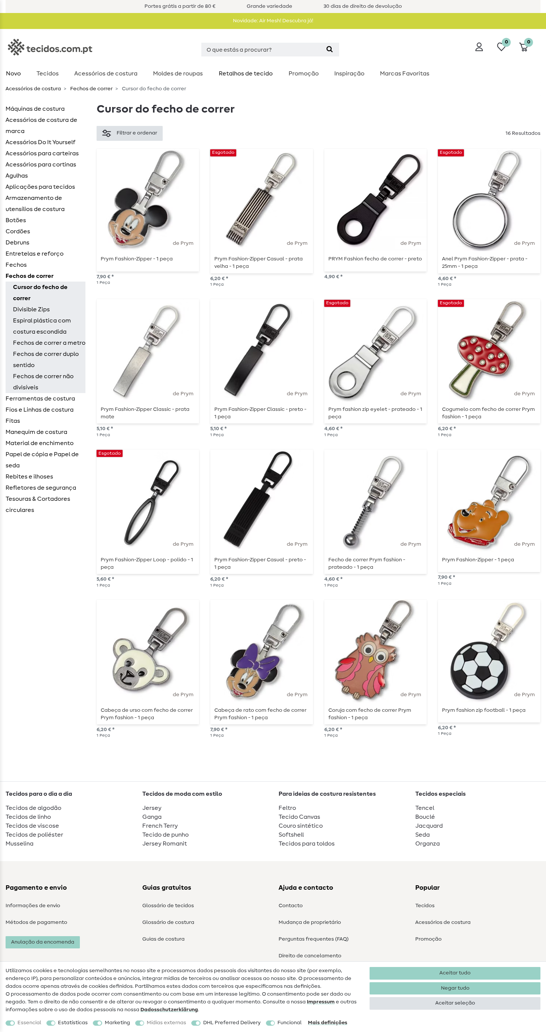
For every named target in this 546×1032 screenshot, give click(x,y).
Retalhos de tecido (246, 74)
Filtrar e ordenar (137, 133)
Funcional (289, 1022)
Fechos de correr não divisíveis (43, 381)
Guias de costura (163, 939)
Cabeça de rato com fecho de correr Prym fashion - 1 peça (260, 714)
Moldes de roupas (178, 74)
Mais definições (327, 1022)
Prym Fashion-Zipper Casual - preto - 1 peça (260, 563)
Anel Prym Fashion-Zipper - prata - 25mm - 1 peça (484, 262)
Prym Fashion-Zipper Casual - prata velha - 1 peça (258, 262)
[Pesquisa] (329, 49)
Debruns (17, 243)
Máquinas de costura (35, 109)
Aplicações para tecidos (40, 187)
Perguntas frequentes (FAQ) (314, 939)
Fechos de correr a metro (49, 343)
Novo (13, 74)
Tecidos (47, 74)
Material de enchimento (40, 443)
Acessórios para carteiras (42, 153)
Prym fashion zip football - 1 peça (484, 710)
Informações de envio (33, 905)
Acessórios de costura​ (105, 74)
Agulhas (17, 176)
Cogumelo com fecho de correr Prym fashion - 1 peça (488, 413)
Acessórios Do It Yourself (40, 142)
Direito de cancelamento (310, 955)
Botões (16, 220)
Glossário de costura (168, 922)
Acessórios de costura (443, 922)
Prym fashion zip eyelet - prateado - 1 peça (375, 413)
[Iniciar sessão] (479, 46)
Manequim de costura (36, 432)
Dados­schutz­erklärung (169, 1009)
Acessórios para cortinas (41, 165)
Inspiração (349, 74)
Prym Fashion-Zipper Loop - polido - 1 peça (147, 563)
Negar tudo (455, 988)
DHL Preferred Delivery (232, 1022)
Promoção (304, 74)
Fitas (13, 421)
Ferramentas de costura (40, 399)
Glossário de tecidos (168, 905)
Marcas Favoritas (404, 74)
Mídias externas (166, 1022)
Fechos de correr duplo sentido (46, 359)
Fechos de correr (91, 88)
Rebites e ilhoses (29, 477)
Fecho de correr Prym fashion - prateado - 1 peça (366, 563)
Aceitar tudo (455, 973)
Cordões (18, 231)
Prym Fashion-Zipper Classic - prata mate (145, 413)
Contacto (291, 905)
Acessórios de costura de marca (41, 125)
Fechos (16, 265)
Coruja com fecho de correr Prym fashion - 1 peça (369, 714)
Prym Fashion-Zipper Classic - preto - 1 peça (260, 413)
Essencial (29, 1022)
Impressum (321, 1002)
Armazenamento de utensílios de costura (35, 203)
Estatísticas (73, 1022)
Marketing (117, 1022)
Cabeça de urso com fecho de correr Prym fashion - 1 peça (147, 714)
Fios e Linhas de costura (40, 410)
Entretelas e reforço (35, 254)
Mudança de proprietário (310, 922)
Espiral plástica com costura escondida (42, 326)
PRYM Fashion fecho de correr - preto (375, 259)
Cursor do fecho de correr (40, 292)
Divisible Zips (31, 309)
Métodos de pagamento (36, 922)
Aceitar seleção (455, 1003)
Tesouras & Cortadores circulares (38, 504)
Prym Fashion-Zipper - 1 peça (137, 259)
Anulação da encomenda (42, 942)
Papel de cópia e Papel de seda (42, 459)
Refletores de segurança (41, 488)
